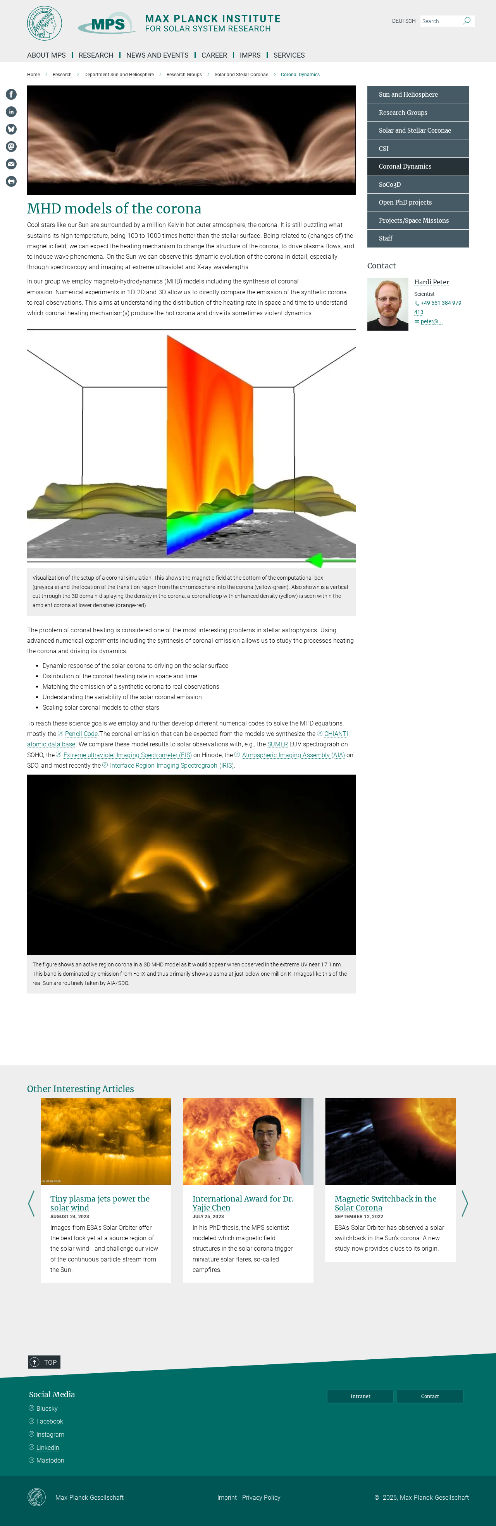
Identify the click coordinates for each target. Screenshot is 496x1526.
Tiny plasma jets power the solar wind (100, 1203)
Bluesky (47, 1408)
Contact (430, 1396)
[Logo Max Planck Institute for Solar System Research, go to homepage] (172, 23)
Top (50, 1362)
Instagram (50, 1434)
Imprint (227, 1497)
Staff (386, 238)
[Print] (11, 181)
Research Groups (403, 112)
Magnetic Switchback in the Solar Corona (385, 1203)
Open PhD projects (405, 202)
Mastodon (50, 1460)
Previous (31, 1204)
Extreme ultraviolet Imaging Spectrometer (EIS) (128, 755)
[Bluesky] (11, 129)
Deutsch (404, 21)
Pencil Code (81, 733)
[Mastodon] (11, 146)
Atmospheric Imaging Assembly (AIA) (293, 755)
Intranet (360, 1396)
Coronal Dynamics (405, 166)
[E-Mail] (11, 164)
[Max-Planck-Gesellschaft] (41, 1497)
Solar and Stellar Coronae (415, 130)
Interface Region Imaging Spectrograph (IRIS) (172, 765)
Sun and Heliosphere (408, 94)
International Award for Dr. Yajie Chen (243, 1203)
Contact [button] (381, 265)
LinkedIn (47, 1447)
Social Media (52, 1394)
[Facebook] (11, 94)
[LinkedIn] (11, 112)
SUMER (277, 744)
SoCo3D (390, 184)
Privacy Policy (261, 1497)
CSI (384, 148)
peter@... (432, 321)
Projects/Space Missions (414, 220)
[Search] (467, 21)
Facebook (49, 1421)
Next (465, 1204)
